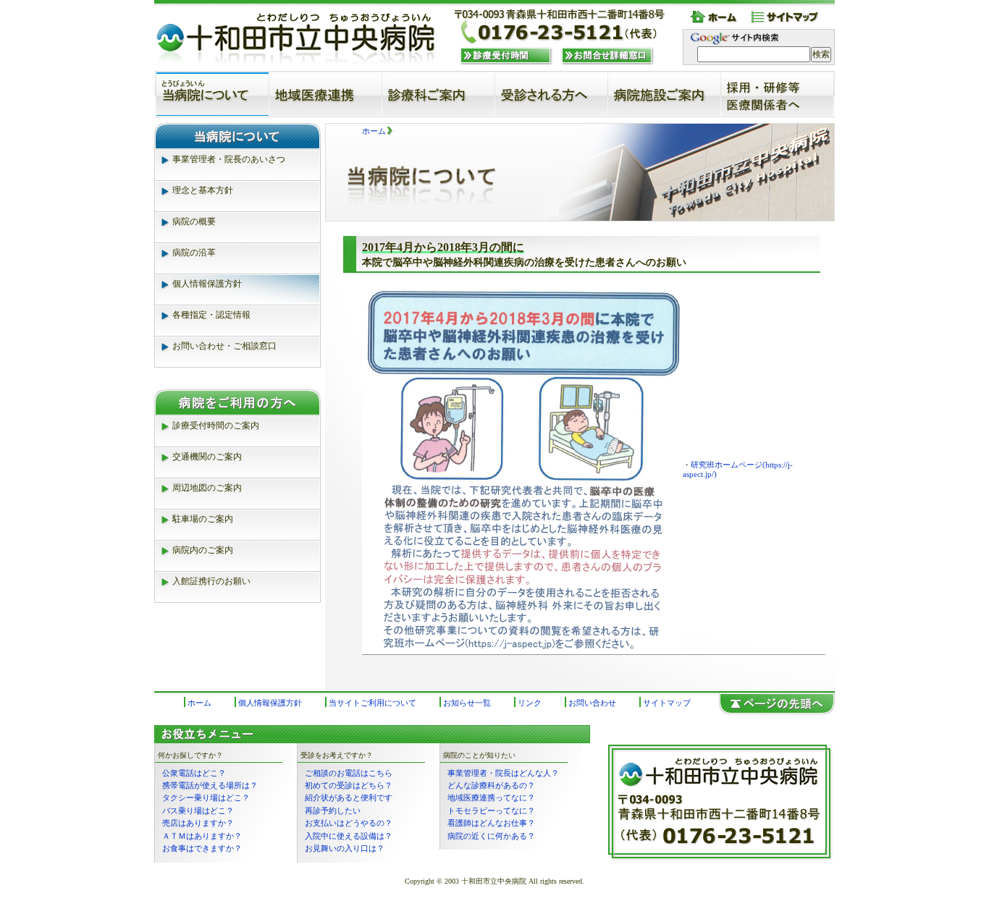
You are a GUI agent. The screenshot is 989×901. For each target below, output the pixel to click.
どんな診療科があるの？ (491, 785)
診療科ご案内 (438, 94)
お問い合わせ (592, 702)
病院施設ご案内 (664, 94)
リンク (530, 702)
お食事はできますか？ (202, 848)
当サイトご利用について (372, 702)
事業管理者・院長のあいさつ (228, 159)
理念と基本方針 (202, 190)
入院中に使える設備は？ (348, 836)
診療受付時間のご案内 (215, 425)
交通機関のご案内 (207, 457)
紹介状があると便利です (348, 797)
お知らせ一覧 (467, 702)
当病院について (212, 94)
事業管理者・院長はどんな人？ (503, 773)
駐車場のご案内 (202, 519)
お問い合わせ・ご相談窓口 (224, 346)
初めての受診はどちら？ (348, 785)
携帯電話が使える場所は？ (210, 785)
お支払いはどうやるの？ (348, 822)
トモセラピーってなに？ (491, 810)
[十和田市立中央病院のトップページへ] (297, 39)
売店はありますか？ (198, 822)
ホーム (715, 18)
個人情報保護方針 (207, 284)
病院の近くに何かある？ (491, 836)
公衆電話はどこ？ (194, 773)
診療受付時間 (506, 56)
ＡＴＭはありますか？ (202, 836)
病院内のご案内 (202, 550)
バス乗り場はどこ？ (198, 810)
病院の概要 (194, 221)
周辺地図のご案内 (207, 488)
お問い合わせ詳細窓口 (607, 56)
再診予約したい (333, 810)
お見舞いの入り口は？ (344, 848)
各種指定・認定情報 (211, 315)
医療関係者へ (777, 94)
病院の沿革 (194, 253)
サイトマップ (786, 18)
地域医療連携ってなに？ (491, 797)
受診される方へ (551, 94)
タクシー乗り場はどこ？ (206, 797)
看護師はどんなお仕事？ (491, 822)
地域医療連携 (325, 94)
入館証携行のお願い (211, 581)
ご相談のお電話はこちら (348, 773)
